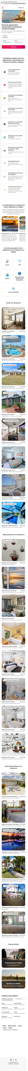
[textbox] (7, 42)
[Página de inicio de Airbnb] (3, 7)
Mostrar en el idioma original (18, 3)
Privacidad (10, 1064)
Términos (16, 1064)
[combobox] (13, 37)
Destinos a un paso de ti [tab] (7, 998)
